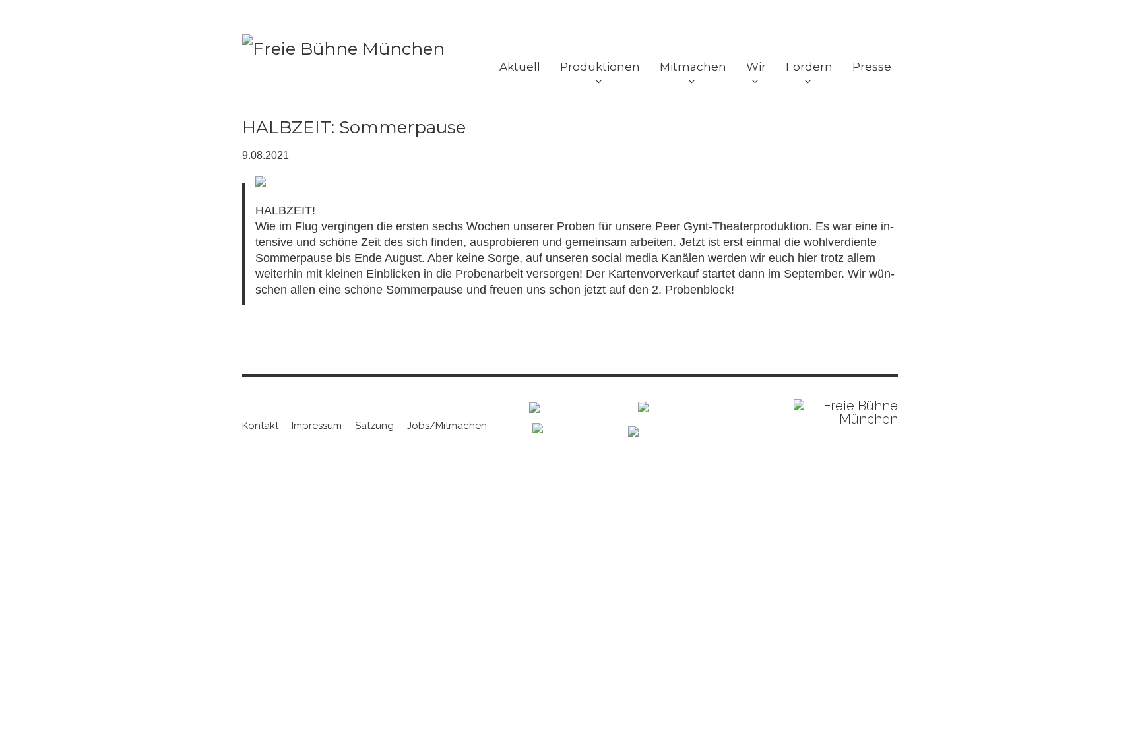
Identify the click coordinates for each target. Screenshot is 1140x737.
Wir (756, 66)
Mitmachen (693, 66)
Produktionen (600, 66)
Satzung (374, 426)
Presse (871, 66)
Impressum (317, 426)
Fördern (809, 66)
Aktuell (519, 66)
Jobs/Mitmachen (447, 426)
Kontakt (260, 426)
